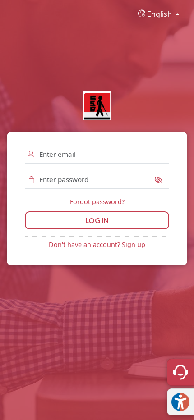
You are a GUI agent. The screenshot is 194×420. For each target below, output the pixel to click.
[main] (97, 210)
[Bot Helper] (180, 372)
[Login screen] (97, 105)
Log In (97, 220)
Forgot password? (97, 201)
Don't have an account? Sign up (97, 244)
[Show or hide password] (160, 179)
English (159, 14)
